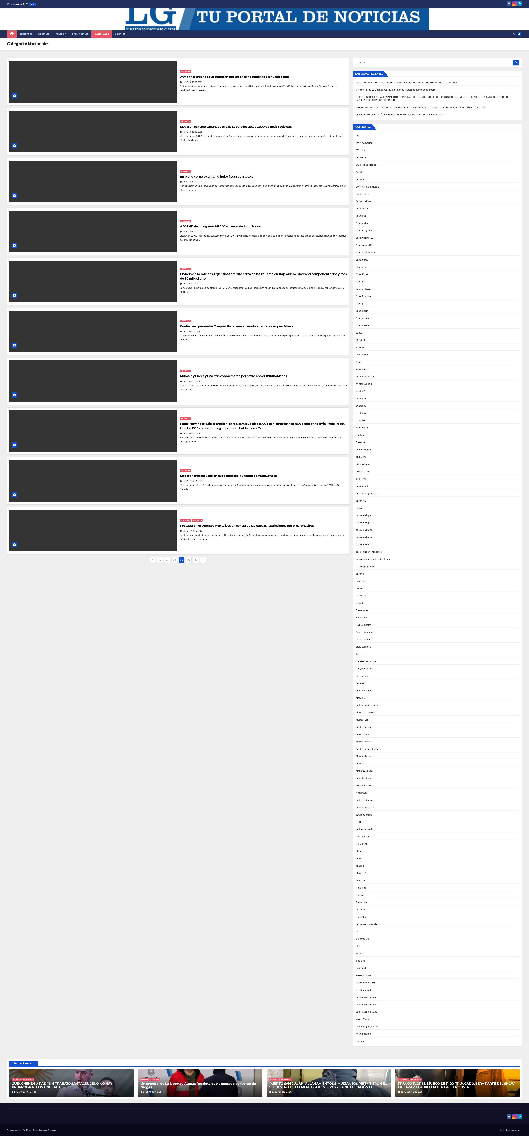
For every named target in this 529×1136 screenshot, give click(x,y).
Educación (361, 617)
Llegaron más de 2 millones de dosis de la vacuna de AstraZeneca (228, 476)
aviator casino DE (365, 376)
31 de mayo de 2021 (192, 481)
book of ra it (362, 486)
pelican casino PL (365, 829)
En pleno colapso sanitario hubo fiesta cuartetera (216, 176)
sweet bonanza (363, 975)
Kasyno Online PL (365, 669)
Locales (120, 34)
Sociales (43, 34)
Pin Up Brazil (362, 837)
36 (188, 559)
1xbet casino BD (364, 245)
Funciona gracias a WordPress (19, 1130)
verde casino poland (366, 1004)
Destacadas (185, 520)
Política (61, 34)
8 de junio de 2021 (192, 284)
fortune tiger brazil (365, 632)
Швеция (360, 1041)
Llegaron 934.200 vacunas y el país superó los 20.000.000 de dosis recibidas (236, 127)
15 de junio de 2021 (192, 132)
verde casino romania (367, 1012)
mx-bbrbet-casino (364, 785)
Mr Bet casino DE (364, 771)
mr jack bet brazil (364, 778)
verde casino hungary (367, 997)
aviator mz (361, 406)
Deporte (360, 603)
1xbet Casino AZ (364, 238)
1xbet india (361, 267)
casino (359, 508)
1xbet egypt (362, 260)
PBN (358, 822)
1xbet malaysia (363, 289)
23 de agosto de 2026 (283, 1092)
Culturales (361, 596)
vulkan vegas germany (367, 1026)
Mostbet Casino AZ (365, 712)
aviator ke (361, 398)
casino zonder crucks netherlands (373, 559)
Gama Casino (363, 639)
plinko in (360, 866)
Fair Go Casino (363, 625)
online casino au (364, 800)
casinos (360, 574)
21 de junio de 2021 (192, 82)
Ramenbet (361, 917)
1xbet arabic (362, 223)
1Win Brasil (362, 150)
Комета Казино (363, 1034)
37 (196, 559)
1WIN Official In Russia (367, 187)
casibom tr (361, 501)
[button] (514, 34)
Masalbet (360, 698)
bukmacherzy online (366, 493)
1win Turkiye (362, 194)
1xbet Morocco (363, 296)
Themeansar (53, 1130)
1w (357, 135)
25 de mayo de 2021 (192, 531)
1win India (361, 179)
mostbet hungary (364, 727)
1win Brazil (361, 157)
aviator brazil (362, 369)
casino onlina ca (364, 530)
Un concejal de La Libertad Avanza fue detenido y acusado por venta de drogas (395, 90)
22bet (359, 333)
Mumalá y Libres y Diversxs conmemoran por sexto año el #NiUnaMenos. (234, 376)
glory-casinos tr (363, 647)
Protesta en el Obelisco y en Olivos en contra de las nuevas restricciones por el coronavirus (247, 526)
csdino (359, 588)
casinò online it (363, 544)
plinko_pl (360, 880)
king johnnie (362, 676)
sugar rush (361, 968)
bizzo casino (362, 471)
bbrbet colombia (364, 449)
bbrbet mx (361, 457)
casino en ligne (363, 515)
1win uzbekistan (364, 201)
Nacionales (102, 34)
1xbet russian (362, 318)
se (357, 931)
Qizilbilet (360, 910)
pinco (358, 851)
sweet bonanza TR (365, 983)
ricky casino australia (366, 924)
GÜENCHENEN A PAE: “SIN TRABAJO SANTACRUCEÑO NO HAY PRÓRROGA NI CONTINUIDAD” (407, 82)
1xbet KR (360, 282)
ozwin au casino (364, 815)
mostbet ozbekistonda (367, 749)
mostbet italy (362, 734)
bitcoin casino (363, 464)
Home (501, 1130)
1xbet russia (362, 311)
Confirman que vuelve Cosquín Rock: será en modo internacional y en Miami (236, 326)
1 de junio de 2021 (192, 433)
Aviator (359, 362)
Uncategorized (363, 990)
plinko (359, 858)
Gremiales (26, 34)
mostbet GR (362, 720)
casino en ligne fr (364, 522)
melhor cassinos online (367, 705)
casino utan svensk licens (369, 552)
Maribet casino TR (365, 690)
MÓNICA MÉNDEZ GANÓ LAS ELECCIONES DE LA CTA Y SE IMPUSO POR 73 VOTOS (401, 115)
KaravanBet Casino (366, 661)
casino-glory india (365, 566)
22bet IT (360, 347)
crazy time (361, 581)
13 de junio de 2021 (192, 182)
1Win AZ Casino (364, 143)
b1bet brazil (362, 428)
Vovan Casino (363, 1019)
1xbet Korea (362, 274)
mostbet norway (364, 742)
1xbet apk (361, 216)
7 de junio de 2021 (192, 331)
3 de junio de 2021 (192, 381)
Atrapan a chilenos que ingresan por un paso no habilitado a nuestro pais (234, 77)
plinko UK (361, 873)
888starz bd (362, 355)
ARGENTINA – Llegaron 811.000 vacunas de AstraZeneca (221, 226)
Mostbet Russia (364, 756)
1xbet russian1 (363, 325)
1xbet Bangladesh (365, 230)
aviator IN (361, 391)
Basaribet (361, 442)
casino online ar (364, 537)
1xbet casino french (366, 252)
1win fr (359, 172)
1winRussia (362, 208)
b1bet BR (360, 420)
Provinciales (80, 34)
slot (358, 946)
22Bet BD (361, 340)
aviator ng (361, 413)
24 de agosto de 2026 (25, 1092)
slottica (359, 953)
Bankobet (361, 435)
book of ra (361, 479)
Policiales (361, 888)
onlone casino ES (365, 807)
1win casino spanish (366, 165)
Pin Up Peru (362, 844)
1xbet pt (360, 303)
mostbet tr (361, 763)
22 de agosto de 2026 (411, 1092)
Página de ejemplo (513, 1130)
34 (174, 559)
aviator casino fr (364, 384)
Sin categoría (362, 939)
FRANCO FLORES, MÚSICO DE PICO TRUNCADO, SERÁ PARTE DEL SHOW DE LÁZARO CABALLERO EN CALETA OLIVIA (421, 107)
